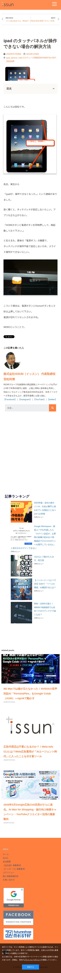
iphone (14, 58)
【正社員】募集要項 (12, 865)
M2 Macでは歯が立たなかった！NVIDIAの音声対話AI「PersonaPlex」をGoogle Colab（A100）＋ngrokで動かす (30, 693)
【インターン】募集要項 (14, 868)
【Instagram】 (24, 399)
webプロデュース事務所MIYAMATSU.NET (37, 58)
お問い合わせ (9, 879)
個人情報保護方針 (11, 876)
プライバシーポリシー (32, 960)
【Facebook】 (10, 399)
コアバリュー (9, 872)
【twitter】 (52, 399)
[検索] (52, 407)
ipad (8, 58)
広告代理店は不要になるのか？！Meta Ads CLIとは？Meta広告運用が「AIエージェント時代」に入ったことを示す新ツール (30, 751)
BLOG (5, 857)
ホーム (6, 854)
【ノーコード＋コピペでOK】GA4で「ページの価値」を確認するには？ (45, 584)
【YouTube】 (39, 399)
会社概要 (7, 861)
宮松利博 (10, 61)
